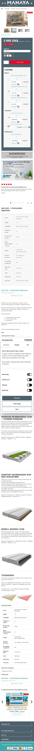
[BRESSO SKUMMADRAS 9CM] (8, 80)
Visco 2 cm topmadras (17, 124)
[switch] (29, 379)
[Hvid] (10, 56)
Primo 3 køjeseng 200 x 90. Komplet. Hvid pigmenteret (17, 708)
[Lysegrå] (5, 56)
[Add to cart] (18, 84)
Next (32, 28)
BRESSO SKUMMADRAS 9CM (18, 75)
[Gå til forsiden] (1, 9)
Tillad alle (17, 398)
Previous (2, 28)
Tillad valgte (17, 403)
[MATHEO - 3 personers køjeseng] (7, 30)
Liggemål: (7, 49)
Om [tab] (28, 345)
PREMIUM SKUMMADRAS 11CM (19, 86)
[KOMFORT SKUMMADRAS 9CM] (8, 102)
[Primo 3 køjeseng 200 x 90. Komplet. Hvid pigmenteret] (17, 699)
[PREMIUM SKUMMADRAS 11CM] (8, 91)
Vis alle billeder (6, 35)
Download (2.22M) (17, 295)
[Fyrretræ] (8, 56)
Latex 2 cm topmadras (17, 113)
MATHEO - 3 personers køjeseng (14, 290)
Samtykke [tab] (6, 345)
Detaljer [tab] (17, 345)
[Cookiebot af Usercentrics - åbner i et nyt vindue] (24, 340)
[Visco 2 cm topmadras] (8, 126)
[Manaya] (18, 3)
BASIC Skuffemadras (16, 134)
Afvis (17, 409)
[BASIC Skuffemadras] (8, 138)
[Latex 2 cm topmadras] (8, 117)
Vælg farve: (7, 53)
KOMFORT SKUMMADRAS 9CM (19, 98)
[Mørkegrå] (13, 56)
